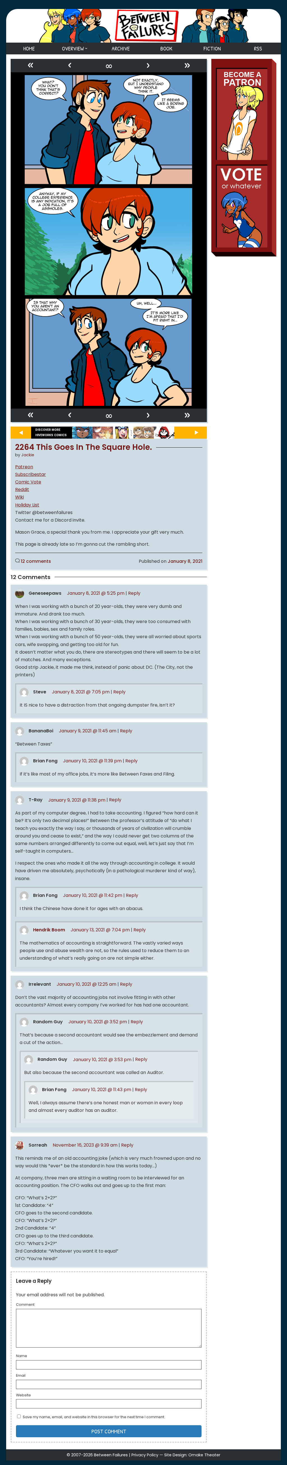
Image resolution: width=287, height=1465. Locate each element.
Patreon (24, 467)
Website (23, 1395)
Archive (121, 48)
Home (29, 48)
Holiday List (27, 505)
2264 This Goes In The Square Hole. (83, 447)
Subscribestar (30, 474)
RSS (258, 48)
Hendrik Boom (49, 930)
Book (166, 48)
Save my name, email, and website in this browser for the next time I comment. (94, 1417)
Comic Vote (28, 482)
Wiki (19, 497)
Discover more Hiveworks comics (51, 432)
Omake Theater (204, 1455)
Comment (25, 1305)
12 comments (36, 561)
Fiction (212, 48)
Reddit (22, 489)
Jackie (27, 455)
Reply (134, 593)
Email (21, 1376)
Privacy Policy (144, 1455)
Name (21, 1356)
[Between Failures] (143, 26)
